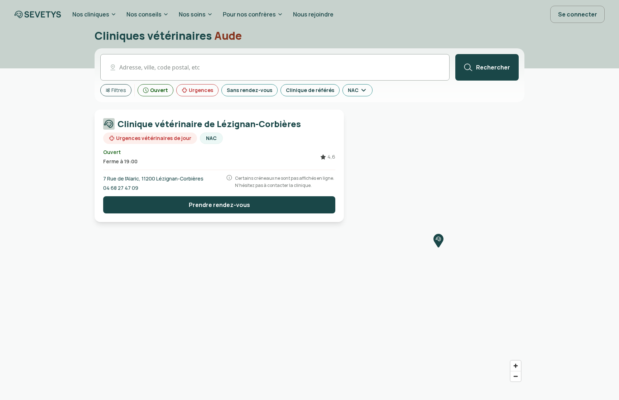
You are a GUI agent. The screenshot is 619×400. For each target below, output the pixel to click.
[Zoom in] (515, 366)
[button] (275, 67)
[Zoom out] (515, 376)
